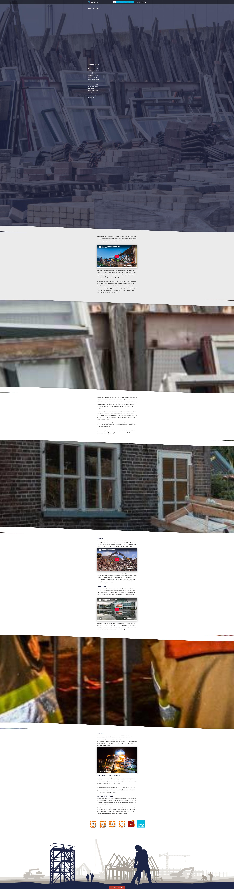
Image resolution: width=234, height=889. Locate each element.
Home (89, 8)
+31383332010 (120, 887)
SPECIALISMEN (96, 8)
